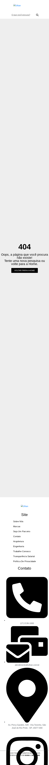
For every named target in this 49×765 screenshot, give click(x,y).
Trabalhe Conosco (22, 551)
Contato (17, 536)
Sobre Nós (18, 521)
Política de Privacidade (24, 561)
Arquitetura (18, 541)
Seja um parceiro (21, 531)
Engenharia (18, 546)
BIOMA (27, 755)
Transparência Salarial (24, 556)
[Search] (37, 15)
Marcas (16, 526)
